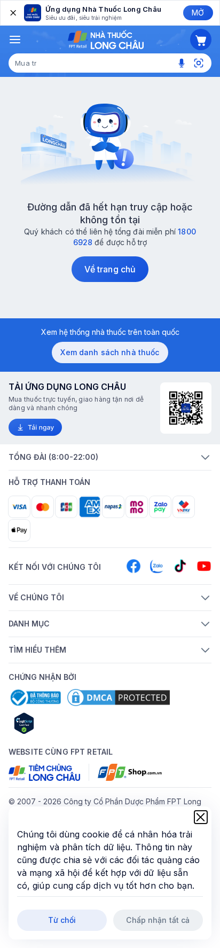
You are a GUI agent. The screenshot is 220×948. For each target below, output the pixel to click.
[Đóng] (12, 12)
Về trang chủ (110, 269)
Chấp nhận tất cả (158, 920)
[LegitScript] (62, 723)
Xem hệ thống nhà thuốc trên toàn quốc (110, 331)
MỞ (198, 12)
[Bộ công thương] (35, 697)
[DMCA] (118, 697)
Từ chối (62, 920)
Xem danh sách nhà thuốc (109, 352)
